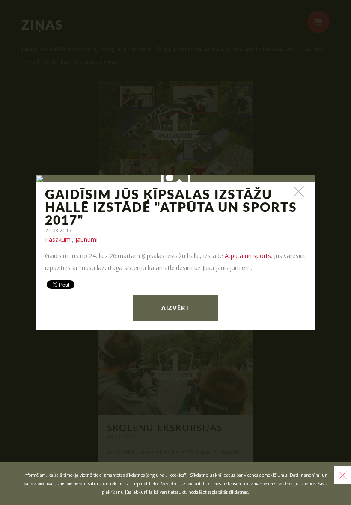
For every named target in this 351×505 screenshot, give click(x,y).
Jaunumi (86, 239)
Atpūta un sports (248, 256)
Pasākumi (58, 239)
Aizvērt (175, 309)
